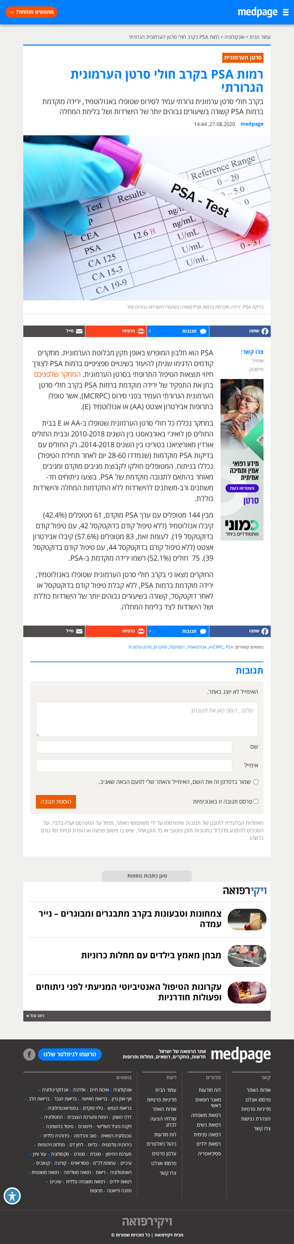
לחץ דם (76, 1145)
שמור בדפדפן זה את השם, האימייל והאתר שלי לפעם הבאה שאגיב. (175, 782)
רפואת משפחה (206, 1115)
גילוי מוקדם (93, 1108)
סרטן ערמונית (140, 647)
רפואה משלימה (77, 1172)
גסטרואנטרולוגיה (63, 1108)
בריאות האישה (94, 1099)
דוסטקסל (177, 647)
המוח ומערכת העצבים (87, 1117)
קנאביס (43, 1163)
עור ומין (39, 1154)
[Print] (116, 331)
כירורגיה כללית (56, 1136)
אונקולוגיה (122, 1090)
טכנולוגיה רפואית (116, 1136)
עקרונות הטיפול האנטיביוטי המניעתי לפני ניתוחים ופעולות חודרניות (129, 992)
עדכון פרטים (164, 1154)
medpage (252, 124)
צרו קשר (262, 1129)
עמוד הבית (165, 1090)
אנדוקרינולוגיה (55, 1090)
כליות (92, 1145)
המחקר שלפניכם (57, 374)
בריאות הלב (39, 1099)
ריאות (100, 1172)
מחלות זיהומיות (51, 1145)
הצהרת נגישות (256, 1119)
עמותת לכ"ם (104, 1163)
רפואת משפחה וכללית (85, 1182)
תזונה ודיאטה (119, 1191)
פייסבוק (256, 369)
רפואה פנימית (207, 1135)
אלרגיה (79, 1090)
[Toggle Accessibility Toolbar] (12, 1196)
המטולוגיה (53, 1117)
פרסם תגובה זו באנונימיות (223, 801)
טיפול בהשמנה (60, 1127)
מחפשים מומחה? (35, 12)
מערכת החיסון (119, 1154)
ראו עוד (37, 1016)
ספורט (79, 1154)
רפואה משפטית (45, 1172)
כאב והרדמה (85, 1136)
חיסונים (85, 1127)
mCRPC (216, 647)
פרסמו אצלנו (258, 1100)
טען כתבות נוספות (147, 876)
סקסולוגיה (60, 1154)
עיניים (126, 1163)
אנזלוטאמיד (197, 647)
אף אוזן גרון (122, 1099)
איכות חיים (99, 1090)
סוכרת (95, 1154)
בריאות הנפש (120, 1108)
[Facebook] (240, 331)
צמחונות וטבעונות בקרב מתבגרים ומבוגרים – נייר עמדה (130, 919)
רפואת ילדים (208, 1144)
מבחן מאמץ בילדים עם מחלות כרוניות (151, 955)
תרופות (96, 1191)
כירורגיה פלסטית (117, 1145)
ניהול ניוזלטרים (161, 1144)
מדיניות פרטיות (256, 1109)
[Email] (54, 331)
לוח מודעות (210, 1090)
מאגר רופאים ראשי (208, 1103)
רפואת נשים (209, 1125)
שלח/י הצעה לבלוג (163, 1122)
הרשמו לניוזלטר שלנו (69, 1054)
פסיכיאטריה (209, 1154)
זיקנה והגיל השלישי (114, 1127)
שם (254, 746)
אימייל (258, 361)
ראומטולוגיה (121, 1172)
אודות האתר (259, 1090)
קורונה (60, 1163)
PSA (229, 647)
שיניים (55, 1182)
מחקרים (160, 647)
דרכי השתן (122, 1117)
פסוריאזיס (80, 1163)
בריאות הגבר (65, 1099)
